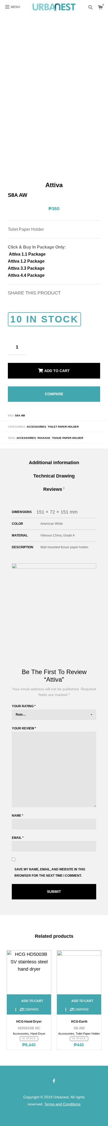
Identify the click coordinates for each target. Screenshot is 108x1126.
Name (17, 810)
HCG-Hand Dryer (29, 1016)
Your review (24, 722)
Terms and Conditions (62, 1098)
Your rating (24, 700)
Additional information (54, 456)
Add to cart (57, 369)
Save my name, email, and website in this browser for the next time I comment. (49, 867)
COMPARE (54, 390)
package (43, 432)
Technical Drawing (54, 470)
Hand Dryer (37, 1027)
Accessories (36, 421)
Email (18, 832)
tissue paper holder (67, 432)
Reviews (54, 483)
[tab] (54, 457)
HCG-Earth (79, 1016)
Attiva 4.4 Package (26, 275)
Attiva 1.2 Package (26, 261)
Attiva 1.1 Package (27, 254)
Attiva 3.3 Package (26, 268)
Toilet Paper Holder (63, 421)
